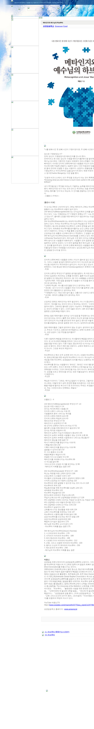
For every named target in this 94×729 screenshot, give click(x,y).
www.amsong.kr (70, 609)
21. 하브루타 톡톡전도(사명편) (57, 632)
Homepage (59, 26)
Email (65, 26)
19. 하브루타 (50, 635)
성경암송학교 (48, 26)
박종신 (47, 560)
